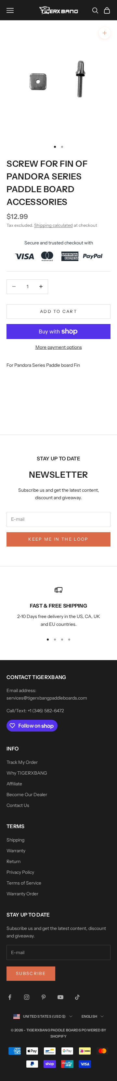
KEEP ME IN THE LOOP (58, 539)
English (90, 1016)
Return (13, 861)
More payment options (58, 347)
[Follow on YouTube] (60, 997)
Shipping (15, 840)
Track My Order (22, 762)
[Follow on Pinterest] (43, 997)
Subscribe (31, 973)
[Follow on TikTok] (77, 997)
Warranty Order (22, 894)
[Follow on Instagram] (26, 997)
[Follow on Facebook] (9, 997)
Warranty (15, 851)
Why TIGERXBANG (26, 773)
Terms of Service (23, 883)
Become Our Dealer (26, 794)
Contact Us (17, 805)
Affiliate (14, 784)
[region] (58, 607)
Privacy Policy (20, 872)
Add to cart (58, 311)
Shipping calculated (53, 225)
